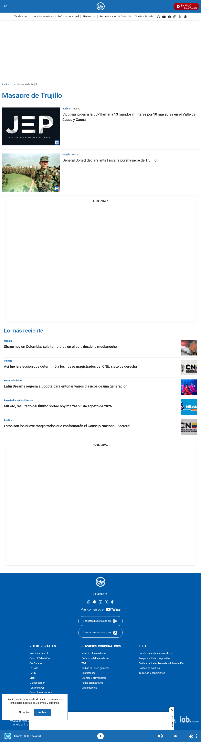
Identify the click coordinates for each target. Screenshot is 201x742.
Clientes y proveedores (94, 678)
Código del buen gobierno (95, 668)
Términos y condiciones (152, 673)
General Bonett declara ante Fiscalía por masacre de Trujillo (109, 160)
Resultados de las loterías (18, 400)
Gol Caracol (35, 663)
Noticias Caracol (38, 653)
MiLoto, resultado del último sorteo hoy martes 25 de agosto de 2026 (58, 406)
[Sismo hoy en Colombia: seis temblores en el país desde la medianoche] (189, 347)
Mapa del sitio (89, 687)
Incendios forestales (42, 16)
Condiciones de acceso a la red (156, 653)
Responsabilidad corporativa (154, 658)
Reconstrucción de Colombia (115, 16)
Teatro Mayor (36, 687)
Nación (66, 154)
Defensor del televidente (95, 658)
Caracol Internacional (41, 692)
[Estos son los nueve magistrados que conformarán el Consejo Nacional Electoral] (189, 427)
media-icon (100, 736)
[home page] (101, 6)
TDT (83, 663)
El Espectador (37, 683)
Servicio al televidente (93, 653)
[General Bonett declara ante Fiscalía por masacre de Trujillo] (31, 172)
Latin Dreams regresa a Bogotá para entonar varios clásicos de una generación (65, 386)
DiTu (32, 678)
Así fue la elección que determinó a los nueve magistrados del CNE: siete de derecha (70, 366)
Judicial (66, 108)
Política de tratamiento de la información (161, 663)
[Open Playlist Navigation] (196, 736)
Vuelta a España (144, 16)
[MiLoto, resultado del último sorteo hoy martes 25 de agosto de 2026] (189, 407)
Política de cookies (149, 668)
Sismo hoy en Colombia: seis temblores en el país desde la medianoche (60, 346)
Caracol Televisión (39, 658)
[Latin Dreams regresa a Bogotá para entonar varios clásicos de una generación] (189, 387)
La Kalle (33, 668)
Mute (160, 736)
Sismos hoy (89, 16)
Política (8, 360)
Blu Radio (7, 84)
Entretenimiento (13, 380)
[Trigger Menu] (5, 6)
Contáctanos (88, 673)
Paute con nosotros (92, 683)
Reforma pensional (68, 16)
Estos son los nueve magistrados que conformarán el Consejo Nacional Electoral (67, 426)
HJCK (32, 673)
